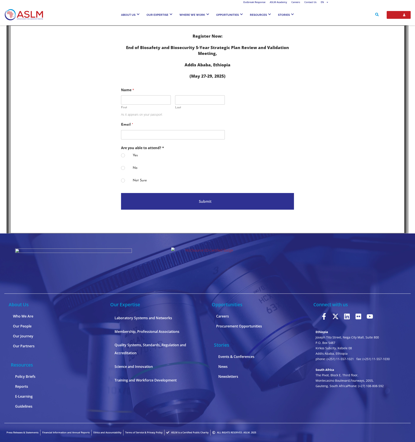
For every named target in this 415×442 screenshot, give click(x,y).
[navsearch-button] (377, 15)
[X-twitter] (335, 316)
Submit (205, 201)
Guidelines (23, 406)
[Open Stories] (292, 14)
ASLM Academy (278, 2)
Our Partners (24, 346)
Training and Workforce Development (146, 380)
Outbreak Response (254, 2)
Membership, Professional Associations (147, 331)
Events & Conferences (236, 356)
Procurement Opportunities (239, 326)
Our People (22, 326)
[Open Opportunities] (241, 14)
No (135, 168)
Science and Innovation (134, 366)
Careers (295, 2)
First (124, 107)
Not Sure (140, 180)
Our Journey (23, 336)
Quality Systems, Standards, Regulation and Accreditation (150, 349)
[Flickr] (358, 316)
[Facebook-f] (324, 316)
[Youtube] (370, 316)
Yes (135, 155)
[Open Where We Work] (207, 14)
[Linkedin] (347, 316)
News (223, 366)
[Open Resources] (269, 14)
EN (322, 2)
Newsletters (228, 376)
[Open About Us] (138, 14)
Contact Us (310, 2)
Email (127, 124)
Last (178, 107)
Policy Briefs (25, 376)
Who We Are (23, 316)
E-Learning (24, 396)
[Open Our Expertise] (170, 14)
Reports (21, 386)
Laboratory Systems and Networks (143, 318)
